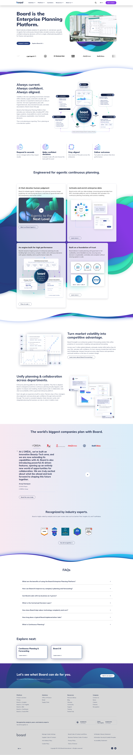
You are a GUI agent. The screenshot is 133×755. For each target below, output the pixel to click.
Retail (43, 700)
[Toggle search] (96, 3)
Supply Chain (45, 702)
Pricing (18, 700)
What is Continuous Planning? (33, 624)
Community (70, 704)
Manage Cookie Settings (48, 734)
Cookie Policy (45, 743)
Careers (95, 702)
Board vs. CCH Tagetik (23, 704)
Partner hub (70, 711)
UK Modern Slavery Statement (102, 734)
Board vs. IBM (20, 707)
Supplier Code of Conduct (49, 737)
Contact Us (96, 697)
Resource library (71, 697)
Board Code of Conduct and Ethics (77, 734)
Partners (95, 704)
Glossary (69, 702)
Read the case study (27, 497)
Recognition (96, 707)
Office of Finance (46, 697)
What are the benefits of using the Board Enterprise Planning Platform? (49, 581)
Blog (68, 700)
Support (69, 707)
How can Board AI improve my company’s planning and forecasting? (47, 589)
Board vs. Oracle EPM (22, 711)
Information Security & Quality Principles (105, 737)
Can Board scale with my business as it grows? (39, 596)
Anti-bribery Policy (47, 740)
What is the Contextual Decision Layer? (36, 603)
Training (69, 709)
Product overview (21, 697)
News (94, 700)
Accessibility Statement (100, 740)
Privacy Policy (71, 740)
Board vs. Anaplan (22, 702)
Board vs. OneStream (22, 709)
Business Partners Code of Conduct (78, 737)
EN (101, 2)
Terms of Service (72, 743)
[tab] (37, 446)
